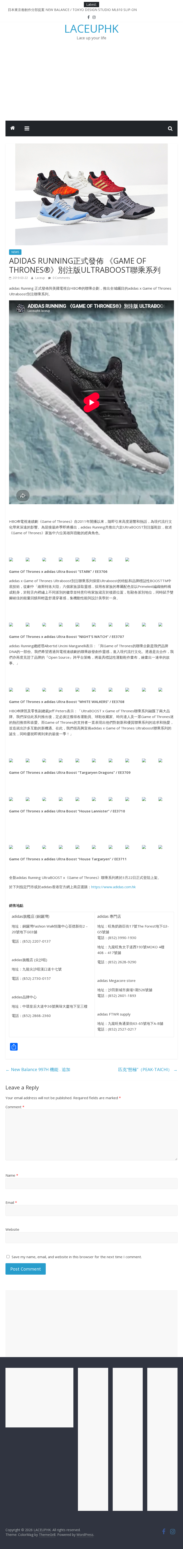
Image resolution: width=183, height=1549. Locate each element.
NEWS (15, 252)
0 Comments (61, 278)
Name (11, 1175)
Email (11, 1202)
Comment (14, 1106)
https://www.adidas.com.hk (113, 886)
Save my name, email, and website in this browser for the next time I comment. (77, 1256)
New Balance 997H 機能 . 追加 (37, 1069)
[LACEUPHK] (12, 128)
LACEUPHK (91, 28)
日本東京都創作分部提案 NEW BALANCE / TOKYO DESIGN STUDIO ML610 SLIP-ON (72, 9)
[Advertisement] (91, 84)
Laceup (40, 278)
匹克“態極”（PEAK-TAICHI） (148, 1069)
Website (12, 1229)
